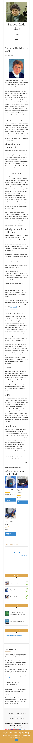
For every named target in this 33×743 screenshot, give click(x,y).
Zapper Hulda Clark (16, 26)
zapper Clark (13, 307)
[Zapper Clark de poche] (7, 597)
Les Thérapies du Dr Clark (17, 621)
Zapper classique (14, 583)
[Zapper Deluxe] (6, 590)
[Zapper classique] (7, 583)
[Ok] (31, 736)
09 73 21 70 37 (17, 727)
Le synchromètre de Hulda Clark (19, 556)
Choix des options (8, 499)
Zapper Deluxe (14, 590)
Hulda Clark (20, 713)
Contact (21, 718)
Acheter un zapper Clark (16, 715)
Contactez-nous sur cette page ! (13, 635)
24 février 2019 (9, 55)
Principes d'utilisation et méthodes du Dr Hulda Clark (17, 613)
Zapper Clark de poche (16, 597)
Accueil (11, 713)
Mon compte (12, 718)
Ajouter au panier (21, 502)
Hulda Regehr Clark (11, 544)
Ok (16, 740)
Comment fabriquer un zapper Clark (15, 552)
